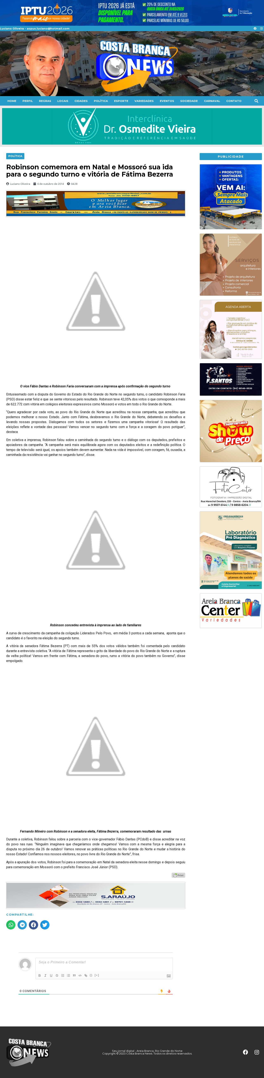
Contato (234, 101)
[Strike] (57, 975)
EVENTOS (167, 101)
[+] (97, 975)
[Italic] (45, 975)
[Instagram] (261, 28)
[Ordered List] (63, 975)
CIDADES (81, 101)
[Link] (86, 975)
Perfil (27, 101)
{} (91, 975)
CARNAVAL (212, 101)
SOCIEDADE (189, 101)
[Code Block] (80, 975)
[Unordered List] (68, 975)
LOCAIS (62, 101)
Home (11, 101)
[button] (256, 101)
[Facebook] (255, 28)
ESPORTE (121, 101)
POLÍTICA (101, 101)
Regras (45, 101)
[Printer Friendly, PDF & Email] (178, 875)
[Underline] (51, 975)
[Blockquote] (74, 975)
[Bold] (39, 975)
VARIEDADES (144, 101)
